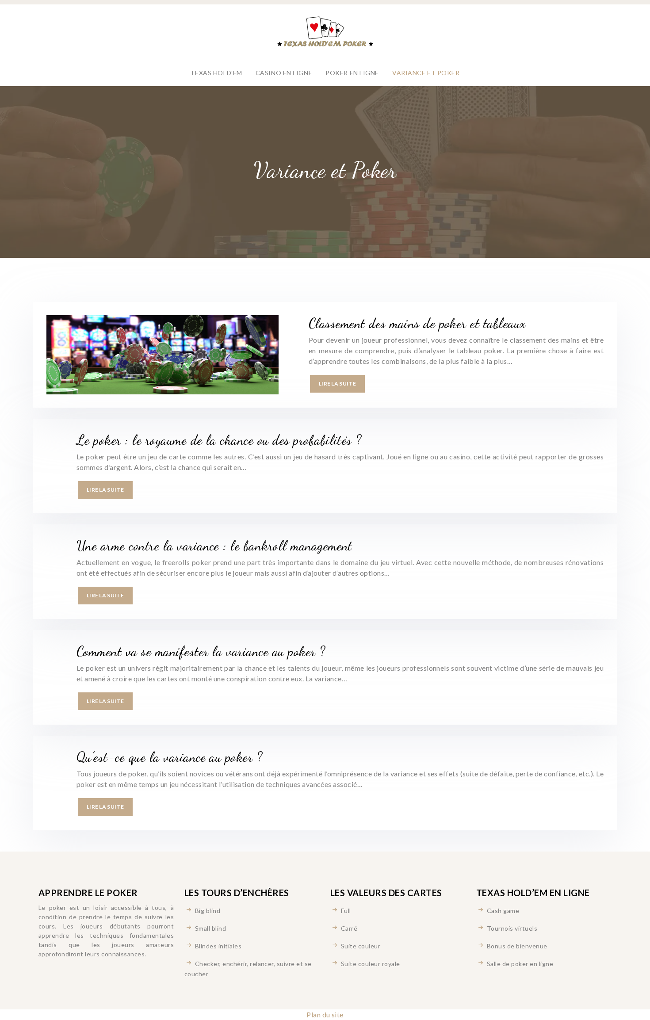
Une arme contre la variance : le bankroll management (214, 546)
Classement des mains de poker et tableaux (417, 323)
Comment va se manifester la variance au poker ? (200, 651)
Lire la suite (337, 383)
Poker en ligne (352, 72)
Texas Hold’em (216, 72)
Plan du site (325, 1014)
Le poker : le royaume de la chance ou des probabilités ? (219, 440)
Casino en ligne (284, 72)
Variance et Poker (426, 72)
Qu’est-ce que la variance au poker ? (169, 757)
